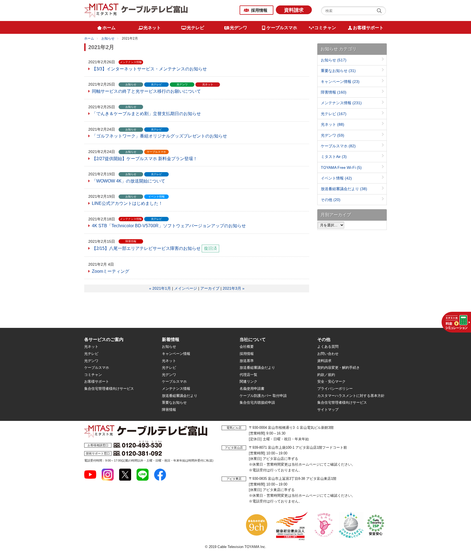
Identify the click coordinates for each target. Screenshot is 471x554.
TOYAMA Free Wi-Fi (341, 167)
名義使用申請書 (252, 389)
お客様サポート (96, 381)
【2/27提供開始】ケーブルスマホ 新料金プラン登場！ (144, 158)
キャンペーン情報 (340, 81)
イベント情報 (336, 178)
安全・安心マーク (331, 381)
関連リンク (248, 381)
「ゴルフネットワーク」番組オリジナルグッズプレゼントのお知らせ (159, 136)
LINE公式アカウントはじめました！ (127, 203)
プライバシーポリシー (335, 389)
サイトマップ (328, 410)
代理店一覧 (248, 375)
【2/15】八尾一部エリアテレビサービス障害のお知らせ (146, 248)
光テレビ (333, 114)
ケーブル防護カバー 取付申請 (263, 396)
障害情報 (333, 92)
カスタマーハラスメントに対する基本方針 (351, 396)
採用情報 (259, 10)
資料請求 (294, 10)
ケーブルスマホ (338, 146)
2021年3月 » (233, 288)
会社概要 (247, 347)
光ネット (332, 124)
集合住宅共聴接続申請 (257, 402)
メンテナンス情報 (341, 103)
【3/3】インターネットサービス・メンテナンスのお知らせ (149, 69)
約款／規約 (326, 375)
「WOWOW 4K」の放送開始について (128, 181)
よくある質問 (328, 347)
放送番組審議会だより (344, 189)
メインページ (185, 288)
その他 (330, 199)
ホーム (89, 38)
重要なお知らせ (338, 70)
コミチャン (93, 375)
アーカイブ (209, 288)
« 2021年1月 (160, 288)
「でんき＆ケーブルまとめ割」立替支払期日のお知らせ (146, 113)
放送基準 (247, 361)
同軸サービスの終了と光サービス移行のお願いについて (146, 91)
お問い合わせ (328, 354)
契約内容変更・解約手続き (338, 368)
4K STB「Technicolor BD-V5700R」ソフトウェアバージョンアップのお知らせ (169, 225)
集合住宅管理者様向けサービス (109, 389)
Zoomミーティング (110, 271)
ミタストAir (334, 156)
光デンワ (332, 135)
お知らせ (107, 38)
